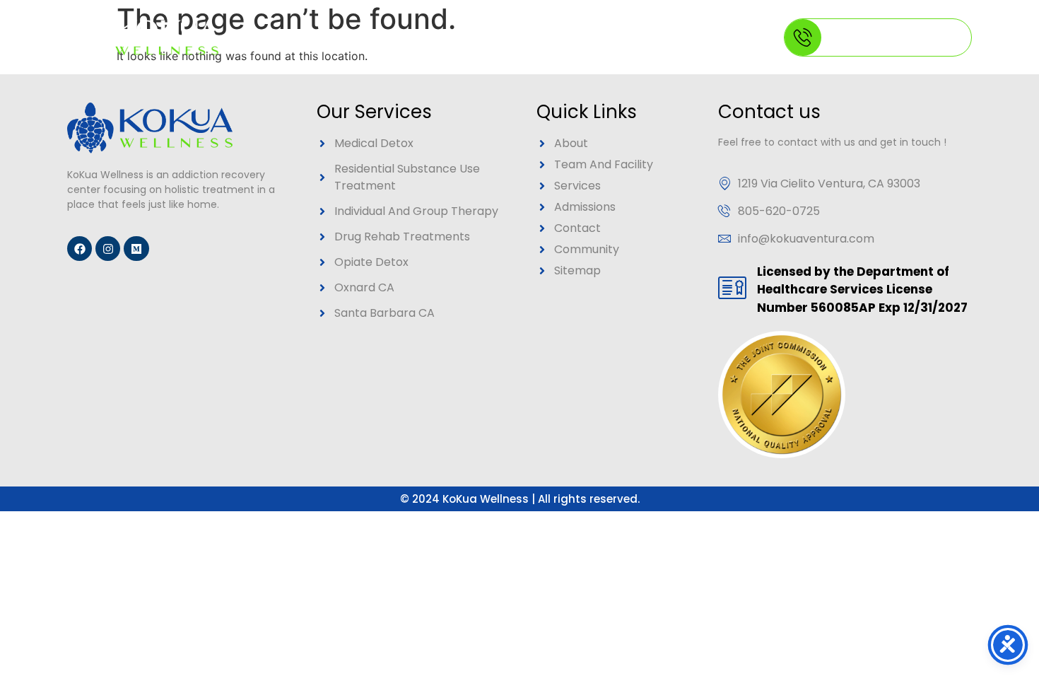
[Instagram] (107, 248)
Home (307, 37)
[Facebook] (79, 248)
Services (480, 37)
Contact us (686, 37)
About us (380, 37)
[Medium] (136, 248)
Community (587, 37)
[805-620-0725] (803, 37)
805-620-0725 (882, 38)
